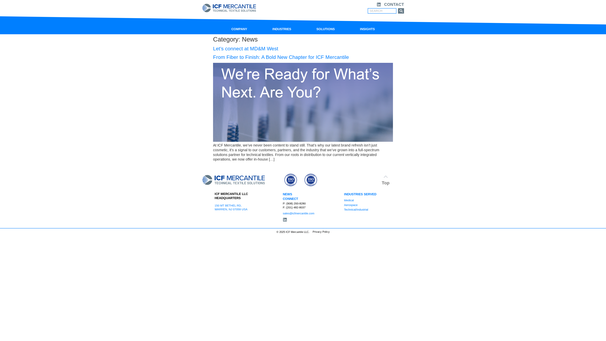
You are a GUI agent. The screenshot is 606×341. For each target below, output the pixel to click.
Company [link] (239, 29)
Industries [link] (281, 29)
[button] (385, 180)
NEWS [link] (287, 194)
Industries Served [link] (360, 194)
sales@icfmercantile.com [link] (298, 213)
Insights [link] (367, 29)
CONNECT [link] (290, 198)
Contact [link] (394, 4)
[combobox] (382, 11)
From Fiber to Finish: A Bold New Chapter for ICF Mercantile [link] (281, 57)
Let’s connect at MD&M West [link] (245, 48)
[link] (229, 8)
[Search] (401, 11)
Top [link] (385, 182)
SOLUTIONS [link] (325, 29)
